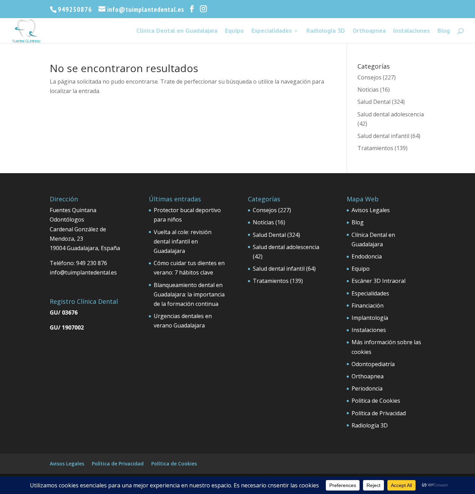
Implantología (370, 318)
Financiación (368, 305)
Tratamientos (375, 148)
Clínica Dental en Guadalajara (176, 31)
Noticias (368, 89)
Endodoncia (367, 256)
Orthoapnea (369, 31)
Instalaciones (411, 31)
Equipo (234, 31)
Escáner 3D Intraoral (378, 281)
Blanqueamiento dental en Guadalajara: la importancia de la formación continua (189, 294)
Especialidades (271, 31)
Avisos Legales (371, 210)
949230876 (75, 9)
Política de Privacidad (379, 413)
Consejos (369, 77)
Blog (443, 31)
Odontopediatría (373, 364)
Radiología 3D (325, 31)
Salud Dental (374, 102)
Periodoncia (367, 388)
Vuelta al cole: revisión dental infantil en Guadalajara (182, 241)
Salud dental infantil (383, 136)
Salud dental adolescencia (390, 114)
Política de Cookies (376, 400)
